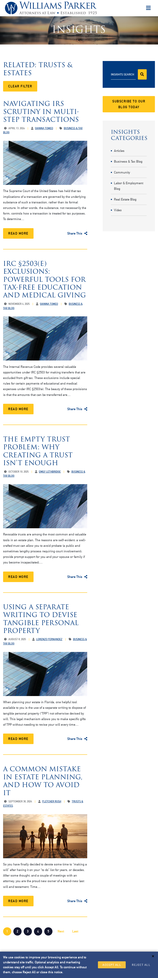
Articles (119, 151)
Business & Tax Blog (128, 161)
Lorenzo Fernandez (49, 639)
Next (61, 931)
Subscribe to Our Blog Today (128, 104)
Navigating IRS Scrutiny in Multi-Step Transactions (41, 111)
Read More (18, 233)
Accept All (111, 964)
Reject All (141, 964)
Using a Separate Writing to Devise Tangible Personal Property (41, 619)
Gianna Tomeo (44, 128)
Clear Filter (20, 86)
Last (75, 931)
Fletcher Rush (51, 801)
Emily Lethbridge (50, 471)
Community (122, 172)
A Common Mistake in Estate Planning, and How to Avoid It (42, 781)
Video (118, 210)
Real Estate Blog (125, 199)
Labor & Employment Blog (128, 186)
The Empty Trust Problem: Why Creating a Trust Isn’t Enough (38, 451)
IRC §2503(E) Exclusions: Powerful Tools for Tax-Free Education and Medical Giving (44, 279)
